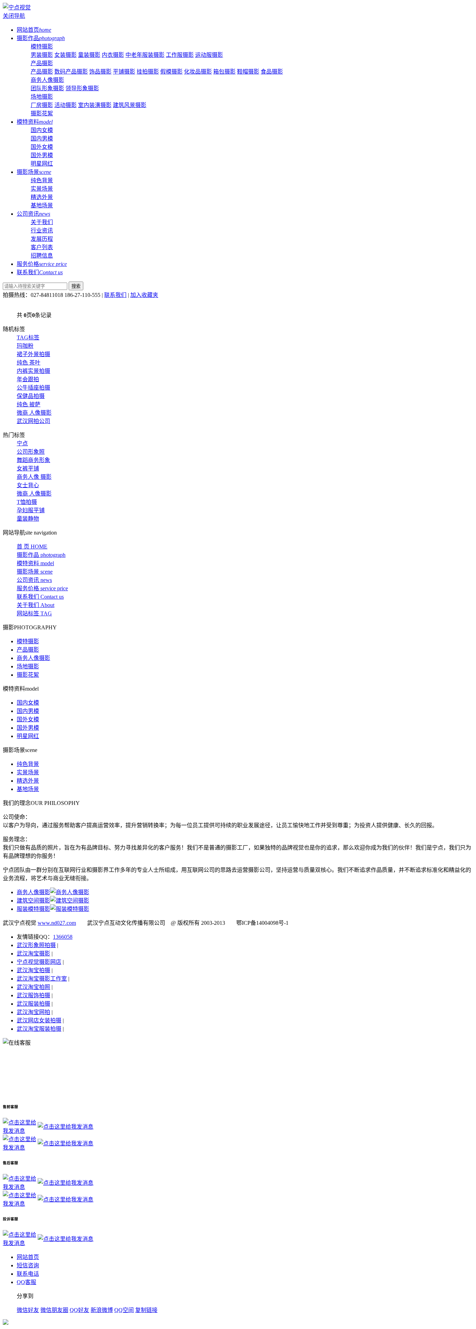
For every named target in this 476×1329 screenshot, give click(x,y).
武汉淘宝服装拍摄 (39, 1029)
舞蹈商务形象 (33, 460)
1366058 (62, 937)
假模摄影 (171, 72)
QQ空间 (124, 1310)
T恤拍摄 (27, 502)
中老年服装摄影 (144, 55)
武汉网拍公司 (33, 421)
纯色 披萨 (28, 404)
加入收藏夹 (144, 295)
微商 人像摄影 (34, 413)
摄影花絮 (42, 113)
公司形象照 (31, 452)
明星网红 (42, 164)
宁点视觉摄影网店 (39, 962)
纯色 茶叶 (28, 363)
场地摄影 (42, 97)
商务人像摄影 (47, 80)
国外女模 (42, 147)
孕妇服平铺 (31, 510)
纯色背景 (42, 180)
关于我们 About (35, 605)
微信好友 (28, 1310)
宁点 (22, 443)
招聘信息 (42, 256)
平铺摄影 (124, 72)
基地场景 (42, 205)
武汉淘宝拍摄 (33, 970)
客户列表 (42, 247)
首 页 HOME (32, 547)
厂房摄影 (42, 105)
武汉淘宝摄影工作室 (42, 979)
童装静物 (28, 519)
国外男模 (42, 155)
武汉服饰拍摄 (33, 995)
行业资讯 (42, 230)
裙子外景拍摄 (33, 354)
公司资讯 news (34, 580)
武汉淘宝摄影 (33, 954)
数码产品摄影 (71, 72)
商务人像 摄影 (34, 477)
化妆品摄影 (198, 72)
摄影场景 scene (35, 572)
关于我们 (42, 222)
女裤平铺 (28, 468)
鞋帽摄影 (248, 72)
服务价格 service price (42, 588)
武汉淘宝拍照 (33, 987)
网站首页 (28, 1257)
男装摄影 (42, 55)
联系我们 (115, 295)
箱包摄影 (224, 72)
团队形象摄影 (47, 88)
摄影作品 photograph (41, 555)
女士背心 (28, 485)
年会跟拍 (28, 379)
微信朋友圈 (54, 1310)
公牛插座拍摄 (33, 388)
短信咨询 (28, 1265)
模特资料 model (35, 563)
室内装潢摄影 (95, 105)
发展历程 (42, 239)
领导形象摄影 (82, 88)
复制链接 (146, 1310)
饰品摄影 (100, 72)
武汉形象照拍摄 (36, 945)
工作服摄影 (180, 55)
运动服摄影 (209, 55)
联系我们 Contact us (40, 597)
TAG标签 (28, 337)
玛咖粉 (25, 346)
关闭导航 (14, 16)
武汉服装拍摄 (33, 1004)
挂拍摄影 (148, 72)
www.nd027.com (57, 923)
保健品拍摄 (31, 396)
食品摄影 (272, 72)
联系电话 (28, 1274)
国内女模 (42, 130)
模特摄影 (42, 46)
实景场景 (42, 189)
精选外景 (42, 197)
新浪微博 (102, 1310)
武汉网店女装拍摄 (39, 1020)
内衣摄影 (113, 55)
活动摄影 (65, 105)
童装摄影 (89, 55)
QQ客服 (26, 1282)
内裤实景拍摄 (33, 371)
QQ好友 (79, 1310)
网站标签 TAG (34, 613)
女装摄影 (65, 55)
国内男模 (42, 138)
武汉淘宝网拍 (33, 1012)
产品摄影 (42, 63)
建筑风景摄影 (129, 105)
